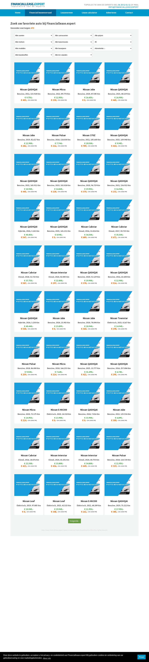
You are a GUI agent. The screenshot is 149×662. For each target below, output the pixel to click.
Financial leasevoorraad (40, 13)
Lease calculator (89, 13)
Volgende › (74, 521)
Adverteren (111, 13)
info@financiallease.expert (123, 7)
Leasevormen (67, 13)
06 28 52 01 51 (124, 5)
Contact (129, 13)
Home (17, 13)
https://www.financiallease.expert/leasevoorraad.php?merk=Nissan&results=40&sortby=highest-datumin (74, 530)
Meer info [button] (47, 658)
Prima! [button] (141, 657)
